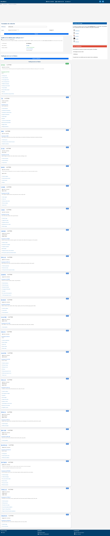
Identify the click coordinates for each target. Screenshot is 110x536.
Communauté (60, 1)
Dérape (3, 182)
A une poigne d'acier (5, 79)
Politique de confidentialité (44, 534)
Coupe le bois (4, 162)
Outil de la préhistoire (5, 340)
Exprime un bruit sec (5, 222)
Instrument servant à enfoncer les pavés (8, 141)
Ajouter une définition (36, 58)
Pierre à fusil (4, 348)
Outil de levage (4, 218)
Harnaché (3, 395)
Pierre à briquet (4, 342)
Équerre (3, 118)
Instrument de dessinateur (6, 110)
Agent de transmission (5, 114)
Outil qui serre (4, 75)
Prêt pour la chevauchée (6, 405)
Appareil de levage (5, 220)
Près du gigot (4, 397)
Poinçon (3, 369)
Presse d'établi (4, 87)
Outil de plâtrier (4, 327)
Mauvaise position (5, 484)
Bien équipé (4, 248)
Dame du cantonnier (5, 143)
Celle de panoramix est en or (6, 295)
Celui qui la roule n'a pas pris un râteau (8, 269)
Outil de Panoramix (5, 285)
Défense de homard (5, 425)
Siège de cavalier (5, 401)
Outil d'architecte (5, 108)
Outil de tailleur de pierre (6, 178)
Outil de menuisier (5, 158)
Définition (3, 26)
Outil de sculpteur (5, 176)
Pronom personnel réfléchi (6, 122)
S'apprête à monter (5, 407)
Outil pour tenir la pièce (6, 85)
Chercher (36, 33)
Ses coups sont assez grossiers (7, 293)
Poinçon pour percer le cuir (6, 371)
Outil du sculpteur (5, 308)
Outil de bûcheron (5, 160)
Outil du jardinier (5, 440)
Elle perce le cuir (5, 367)
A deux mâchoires (5, 77)
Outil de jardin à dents (5, 455)
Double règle (4, 116)
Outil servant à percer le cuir (6, 373)
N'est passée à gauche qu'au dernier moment (9, 252)
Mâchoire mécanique (5, 83)
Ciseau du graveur (5, 312)
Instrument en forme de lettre (6, 112)
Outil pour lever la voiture (6, 224)
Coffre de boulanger (5, 476)
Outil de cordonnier (5, 363)
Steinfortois (77, 30)
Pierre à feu (4, 344)
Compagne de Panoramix (6, 289)
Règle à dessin (4, 124)
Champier (77, 33)
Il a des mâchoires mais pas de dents (8, 93)
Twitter (3, 532)
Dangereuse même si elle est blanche (8, 250)
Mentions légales (42, 532)
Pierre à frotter (4, 346)
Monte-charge (4, 226)
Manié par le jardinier (5, 457)
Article (68, 1)
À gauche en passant (5, 246)
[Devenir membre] (100, 1)
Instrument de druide (5, 287)
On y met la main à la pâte (6, 478)
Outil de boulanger (5, 474)
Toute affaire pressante (5, 89)
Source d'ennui (4, 480)
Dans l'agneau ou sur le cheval (7, 403)
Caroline (76, 39)
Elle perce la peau (5, 365)
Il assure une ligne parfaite (6, 120)
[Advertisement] (55, 13)
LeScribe (77, 36)
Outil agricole (4, 453)
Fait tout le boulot (5, 482)
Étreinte (3, 91)
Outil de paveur (4, 139)
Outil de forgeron (5, 423)
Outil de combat (4, 242)
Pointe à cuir (4, 375)
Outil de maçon (4, 180)
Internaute (77, 41)
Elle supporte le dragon (6, 393)
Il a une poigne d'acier (5, 81)
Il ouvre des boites (5, 526)
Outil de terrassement (5, 265)
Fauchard (3, 291)
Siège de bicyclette (5, 399)
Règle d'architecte (5, 126)
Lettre (2, 30)
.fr (4, 1)
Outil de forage (4, 524)
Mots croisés (50, 1)
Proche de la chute (5, 267)
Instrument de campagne (6, 244)
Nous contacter (78, 534)
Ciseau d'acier (4, 310)
